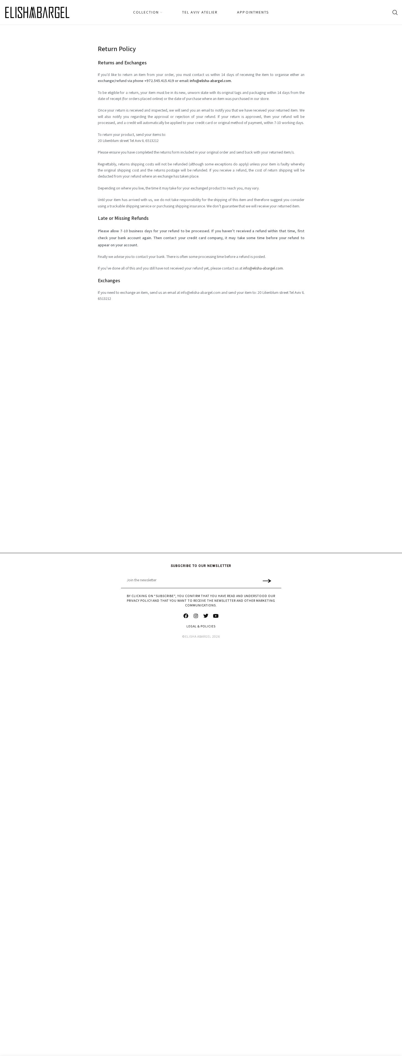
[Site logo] (37, 12)
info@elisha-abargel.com (263, 268)
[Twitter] (206, 616)
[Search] (395, 12)
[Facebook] (186, 616)
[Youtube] (216, 616)
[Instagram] (196, 616)
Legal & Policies (200, 626)
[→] (267, 580)
